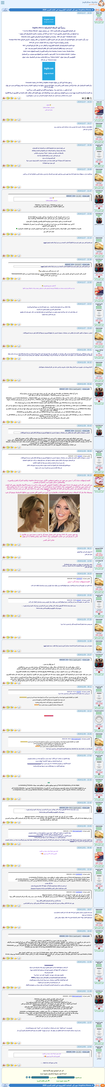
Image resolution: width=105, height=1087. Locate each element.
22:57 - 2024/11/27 (64, 389)
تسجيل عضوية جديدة (62, 1081)
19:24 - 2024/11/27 (70, 195)
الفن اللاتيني (93, 4)
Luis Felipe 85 (99, 560)
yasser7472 (99, 548)
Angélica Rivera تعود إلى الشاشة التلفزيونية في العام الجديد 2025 (67, 10)
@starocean (78, 264)
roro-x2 (99, 102)
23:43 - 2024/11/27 (69, 430)
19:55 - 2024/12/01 (67, 996)
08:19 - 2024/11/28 (71, 578)
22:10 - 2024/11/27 (69, 264)
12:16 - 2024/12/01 (64, 936)
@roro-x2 (78, 195)
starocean (99, 123)
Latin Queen (99, 475)
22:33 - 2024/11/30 (70, 874)
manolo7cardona (99, 710)
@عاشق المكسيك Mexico (75, 389)
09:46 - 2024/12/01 (70, 1051)
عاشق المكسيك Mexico (99, 145)
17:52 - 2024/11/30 (67, 831)
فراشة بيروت (99, 350)
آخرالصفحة (5, 10)
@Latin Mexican (79, 874)
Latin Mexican (99, 190)
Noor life (99, 13)
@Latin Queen (79, 578)
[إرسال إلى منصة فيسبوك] (88, 98)
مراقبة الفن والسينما (99, 486)
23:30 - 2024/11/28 (64, 807)
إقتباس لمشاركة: (85, 195)
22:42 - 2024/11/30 (70, 892)
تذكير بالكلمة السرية (43, 1081)
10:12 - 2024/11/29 (64, 659)
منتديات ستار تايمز (89, 2)
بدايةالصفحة (5, 1085)
